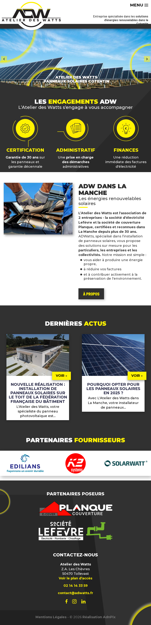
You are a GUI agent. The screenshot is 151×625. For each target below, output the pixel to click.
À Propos (91, 293)
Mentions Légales (51, 617)
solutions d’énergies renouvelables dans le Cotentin (126, 20)
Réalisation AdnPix (98, 617)
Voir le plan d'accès (75, 578)
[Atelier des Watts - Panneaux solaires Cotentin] (31, 14)
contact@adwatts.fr (75, 593)
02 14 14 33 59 (76, 586)
